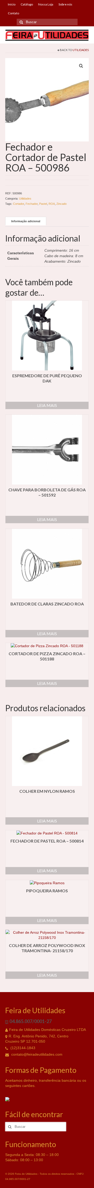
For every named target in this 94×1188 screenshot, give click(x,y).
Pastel (43, 203)
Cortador (18, 203)
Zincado (61, 203)
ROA (52, 203)
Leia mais (47, 405)
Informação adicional (25, 221)
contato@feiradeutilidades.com (36, 1054)
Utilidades (81, 50)
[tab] (25, 221)
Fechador (32, 203)
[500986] (47, 99)
